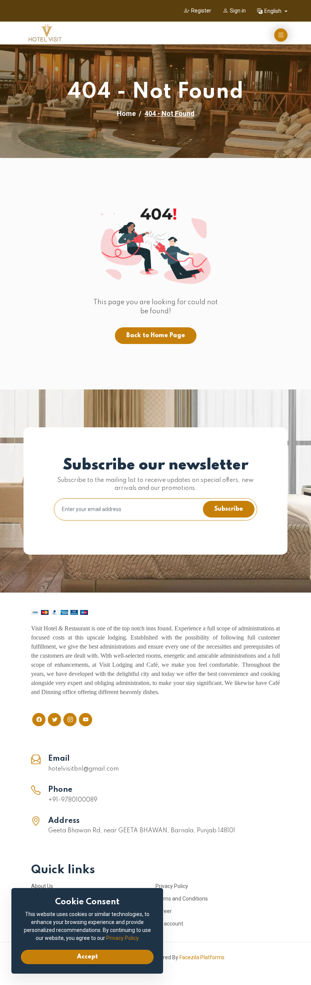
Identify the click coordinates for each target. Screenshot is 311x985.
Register (201, 10)
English (273, 11)
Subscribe (228, 509)
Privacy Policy (172, 886)
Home (126, 113)
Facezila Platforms (202, 957)
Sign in (238, 10)
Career (164, 911)
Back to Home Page (155, 336)
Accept (87, 957)
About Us (42, 886)
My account (169, 924)
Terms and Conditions (182, 899)
